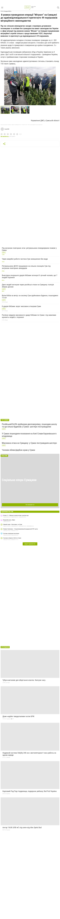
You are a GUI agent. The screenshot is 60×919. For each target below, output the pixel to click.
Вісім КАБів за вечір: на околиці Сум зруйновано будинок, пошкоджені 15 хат (30, 296)
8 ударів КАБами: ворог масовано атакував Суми (21, 306)
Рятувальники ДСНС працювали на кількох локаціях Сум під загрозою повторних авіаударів (26, 267)
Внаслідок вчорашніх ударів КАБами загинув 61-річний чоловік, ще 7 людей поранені (29, 276)
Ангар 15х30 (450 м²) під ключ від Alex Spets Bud (22, 827)
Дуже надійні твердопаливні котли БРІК (18, 716)
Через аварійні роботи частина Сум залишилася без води (25, 259)
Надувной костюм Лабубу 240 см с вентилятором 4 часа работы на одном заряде (29, 754)
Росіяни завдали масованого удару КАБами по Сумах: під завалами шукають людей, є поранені (29, 316)
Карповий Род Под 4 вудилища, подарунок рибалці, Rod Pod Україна (29, 791)
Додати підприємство (30, 544)
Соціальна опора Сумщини (19, 480)
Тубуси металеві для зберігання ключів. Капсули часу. (24, 680)
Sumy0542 (7, 129)
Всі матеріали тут (30, 504)
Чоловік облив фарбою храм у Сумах (18, 450)
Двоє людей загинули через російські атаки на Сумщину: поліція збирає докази (28, 286)
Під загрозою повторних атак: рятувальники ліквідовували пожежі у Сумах (29, 249)
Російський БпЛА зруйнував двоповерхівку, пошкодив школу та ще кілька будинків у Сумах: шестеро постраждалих (29, 425)
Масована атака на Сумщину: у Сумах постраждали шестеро (29, 443)
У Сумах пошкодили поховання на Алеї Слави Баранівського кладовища (29, 434)
